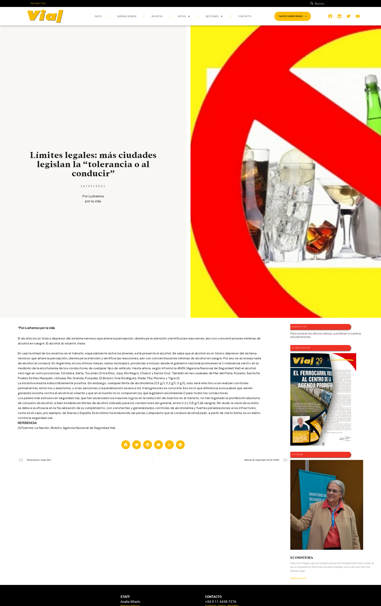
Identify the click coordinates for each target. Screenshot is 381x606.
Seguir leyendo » (299, 578)
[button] (125, 444)
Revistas (157, 16)
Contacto (244, 16)
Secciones (212, 16)
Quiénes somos (126, 16)
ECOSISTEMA (301, 557)
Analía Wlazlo (130, 602)
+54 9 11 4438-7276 (220, 602)
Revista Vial (38, 3)
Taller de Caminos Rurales (290, 16)
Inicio (98, 16)
